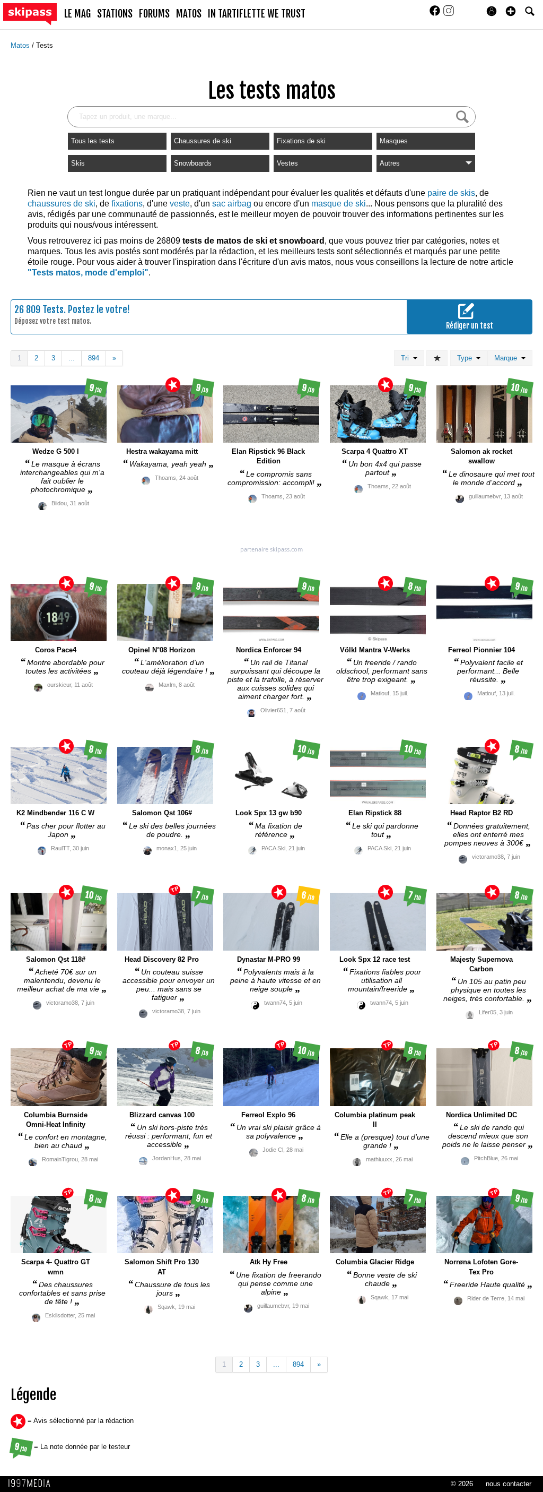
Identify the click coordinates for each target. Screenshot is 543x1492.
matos (189, 13)
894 (93, 358)
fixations (127, 203)
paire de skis (451, 192)
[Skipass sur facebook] (436, 14)
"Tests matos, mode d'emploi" (88, 272)
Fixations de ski (301, 141)
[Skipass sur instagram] (448, 14)
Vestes (287, 163)
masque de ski (338, 203)
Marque (507, 358)
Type (466, 358)
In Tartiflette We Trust (256, 13)
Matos (21, 45)
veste (180, 203)
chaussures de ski (61, 203)
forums (154, 13)
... (71, 358)
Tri (407, 358)
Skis (78, 163)
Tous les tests (93, 141)
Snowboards (193, 163)
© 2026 (462, 1484)
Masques (394, 141)
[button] (510, 11)
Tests (44, 45)
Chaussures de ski (202, 141)
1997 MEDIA (32, 1483)
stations (115, 13)
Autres (390, 163)
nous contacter (508, 1484)
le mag (77, 13)
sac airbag (231, 203)
